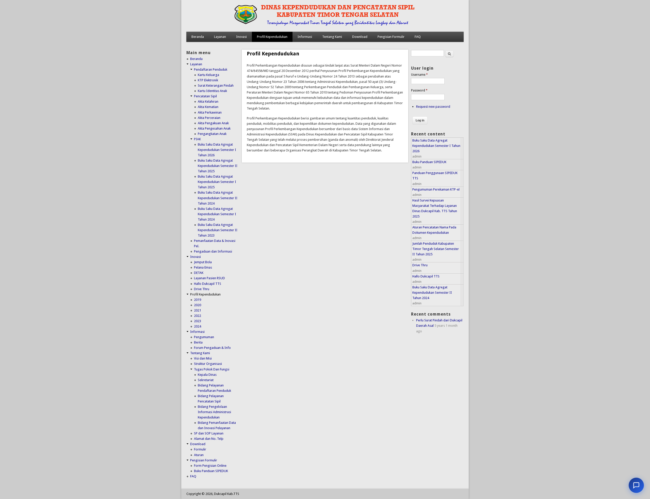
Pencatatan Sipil (205, 96)
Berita (198, 342)
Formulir (200, 449)
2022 (197, 316)
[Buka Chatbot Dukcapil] (636, 485)
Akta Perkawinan (210, 112)
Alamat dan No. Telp (208, 439)
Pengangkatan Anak (212, 134)
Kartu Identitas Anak (212, 91)
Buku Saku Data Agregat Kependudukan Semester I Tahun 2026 (217, 150)
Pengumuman (204, 337)
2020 (197, 305)
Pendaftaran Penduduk (210, 69)
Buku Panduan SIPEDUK (211, 471)
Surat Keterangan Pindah (216, 85)
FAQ (418, 37)
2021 (197, 310)
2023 (197, 321)
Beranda (197, 37)
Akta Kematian (208, 107)
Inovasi (241, 37)
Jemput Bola (203, 262)
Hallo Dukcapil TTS (207, 284)
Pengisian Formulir (391, 37)
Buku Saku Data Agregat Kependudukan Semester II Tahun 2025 (217, 166)
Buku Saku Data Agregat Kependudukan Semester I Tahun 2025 (217, 182)
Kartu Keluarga (208, 75)
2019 (197, 300)
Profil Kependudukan (272, 37)
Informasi (305, 37)
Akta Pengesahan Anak (214, 128)
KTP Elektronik (208, 80)
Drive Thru (201, 289)
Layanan (220, 37)
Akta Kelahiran (208, 101)
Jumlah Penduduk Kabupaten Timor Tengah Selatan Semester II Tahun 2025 (435, 249)
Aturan (199, 455)
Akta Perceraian (209, 118)
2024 (197, 326)
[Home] (314, 26)
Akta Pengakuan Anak (213, 123)
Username (419, 74)
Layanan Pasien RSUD (209, 278)
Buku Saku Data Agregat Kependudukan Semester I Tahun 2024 (217, 214)
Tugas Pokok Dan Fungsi (211, 369)
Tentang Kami (332, 37)
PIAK (197, 139)
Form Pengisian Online (210, 465)
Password (419, 90)
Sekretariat (206, 380)
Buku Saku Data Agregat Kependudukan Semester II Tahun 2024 (217, 198)
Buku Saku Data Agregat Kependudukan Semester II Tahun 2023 (217, 230)
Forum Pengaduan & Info (212, 348)
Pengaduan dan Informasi (213, 251)
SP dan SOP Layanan (208, 433)
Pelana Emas (203, 267)
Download (359, 37)
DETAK (198, 273)
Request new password (433, 106)
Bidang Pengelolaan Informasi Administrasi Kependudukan (214, 412)
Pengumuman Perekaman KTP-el (436, 189)
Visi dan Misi (203, 358)
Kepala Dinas (207, 375)
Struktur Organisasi (208, 364)
